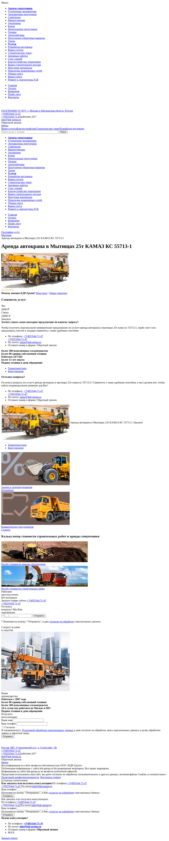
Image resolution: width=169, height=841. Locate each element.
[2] (5, 290)
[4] (10, 290)
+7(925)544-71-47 (11, 116)
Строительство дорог (48, 128)
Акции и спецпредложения (16, 487)
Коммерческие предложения (17, 526)
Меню (4, 125)
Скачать (5, 529)
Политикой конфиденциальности (20, 777)
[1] (2, 290)
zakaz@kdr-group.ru (30, 342)
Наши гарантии (58, 293)
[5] (12, 290)
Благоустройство (26, 128)
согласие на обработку (62, 621)
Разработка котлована (72, 128)
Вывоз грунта (9, 128)
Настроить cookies (50, 777)
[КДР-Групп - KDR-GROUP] (12, 107)
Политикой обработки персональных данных (48, 730)
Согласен (10, 727)
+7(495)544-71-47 (11, 113)
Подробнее (7, 490)
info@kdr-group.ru (11, 119)
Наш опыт (42, 293)
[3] (7, 290)
